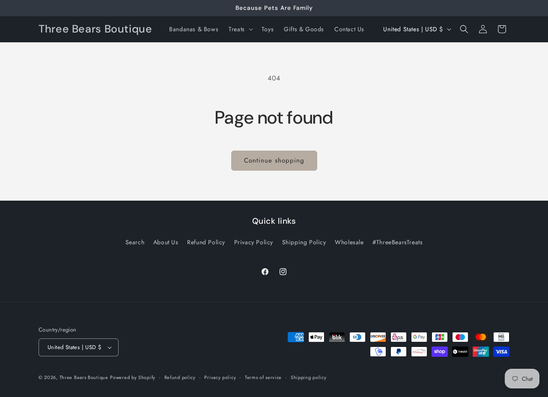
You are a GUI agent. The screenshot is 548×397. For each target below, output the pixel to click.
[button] (239, 29)
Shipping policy (309, 377)
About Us (166, 242)
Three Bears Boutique (84, 377)
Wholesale (349, 242)
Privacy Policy (253, 242)
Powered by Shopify (132, 377)
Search (135, 242)
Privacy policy (220, 377)
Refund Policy (206, 242)
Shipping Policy (304, 242)
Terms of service (263, 377)
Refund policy (180, 377)
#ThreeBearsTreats (397, 242)
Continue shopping (274, 160)
